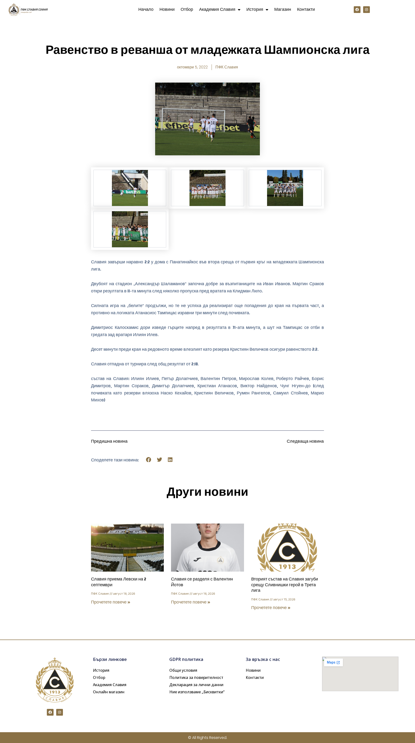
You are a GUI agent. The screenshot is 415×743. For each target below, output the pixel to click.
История (254, 9)
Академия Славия (217, 9)
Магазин (282, 9)
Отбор (187, 9)
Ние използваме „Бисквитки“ (197, 691)
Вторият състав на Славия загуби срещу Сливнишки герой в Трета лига (284, 585)
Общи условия (183, 670)
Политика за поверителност (196, 677)
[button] (149, 459)
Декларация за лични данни (196, 684)
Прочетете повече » (110, 602)
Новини (167, 9)
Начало (145, 9)
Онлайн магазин (108, 691)
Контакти (306, 9)
